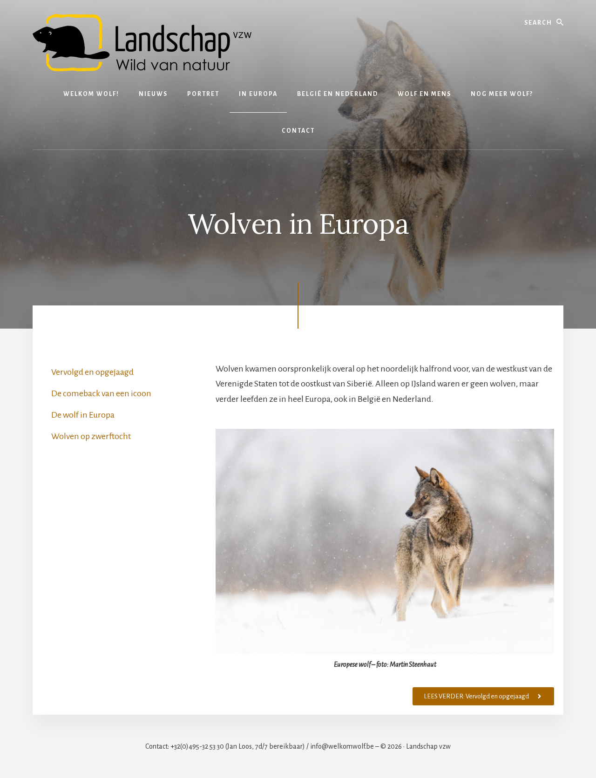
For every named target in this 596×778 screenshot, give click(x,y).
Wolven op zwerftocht (91, 436)
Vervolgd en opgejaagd (92, 372)
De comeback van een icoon (101, 393)
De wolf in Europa (83, 414)
